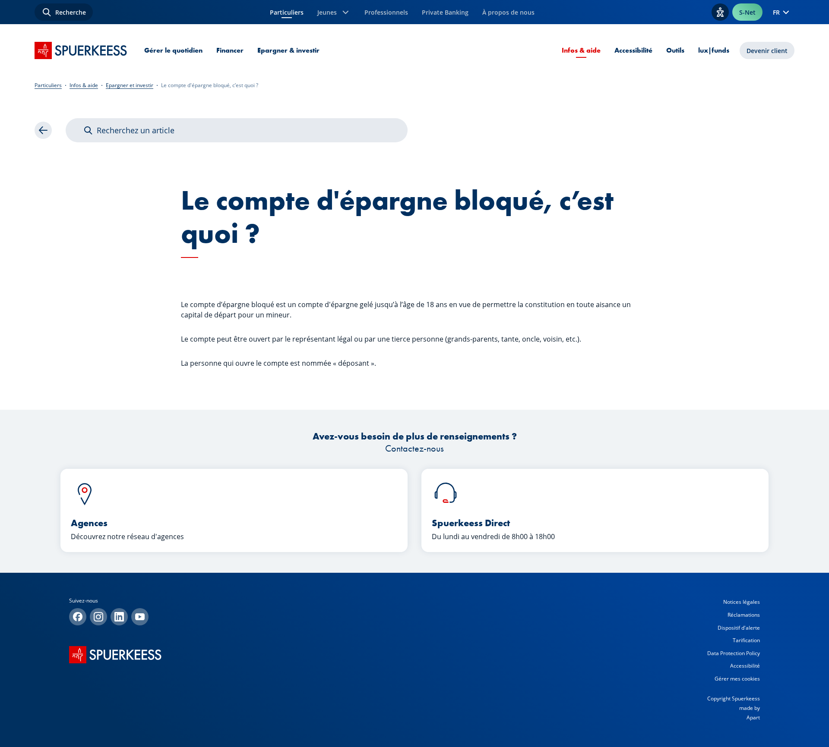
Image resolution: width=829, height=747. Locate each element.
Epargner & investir (288, 50)
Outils (675, 50)
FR (776, 12)
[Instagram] (98, 616)
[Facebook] (77, 616)
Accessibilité (633, 50)
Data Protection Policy (733, 653)
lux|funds (713, 50)
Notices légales (741, 602)
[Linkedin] (119, 616)
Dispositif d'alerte (739, 627)
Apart (753, 717)
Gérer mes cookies (737, 678)
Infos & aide (581, 50)
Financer (230, 50)
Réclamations (744, 614)
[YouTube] (140, 616)
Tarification (746, 640)
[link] (43, 130)
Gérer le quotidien (173, 50)
